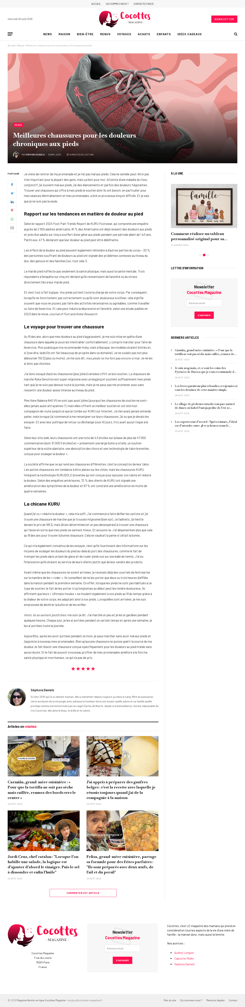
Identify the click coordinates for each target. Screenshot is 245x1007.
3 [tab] (208, 255)
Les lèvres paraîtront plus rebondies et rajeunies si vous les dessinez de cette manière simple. (206, 388)
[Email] (12, 227)
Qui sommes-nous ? (117, 3)
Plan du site (170, 1000)
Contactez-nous (144, 3)
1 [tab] (200, 255)
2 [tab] (204, 255)
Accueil (96, 3)
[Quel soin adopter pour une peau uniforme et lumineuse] (204, 206)
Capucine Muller (184, 958)
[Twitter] (12, 193)
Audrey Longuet (184, 952)
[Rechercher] (235, 34)
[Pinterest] (12, 210)
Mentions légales (215, 1000)
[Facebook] (12, 184)
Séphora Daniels (35, 154)
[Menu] (10, 34)
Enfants (164, 34)
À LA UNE (177, 173)
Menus (105, 34)
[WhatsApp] (12, 219)
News (47, 34)
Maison (64, 34)
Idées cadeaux (189, 34)
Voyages (124, 34)
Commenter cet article (83, 892)
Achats (144, 34)
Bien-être (85, 34)
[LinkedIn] (12, 201)
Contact (233, 1000)
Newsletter (224, 19)
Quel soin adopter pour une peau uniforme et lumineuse (201, 236)
